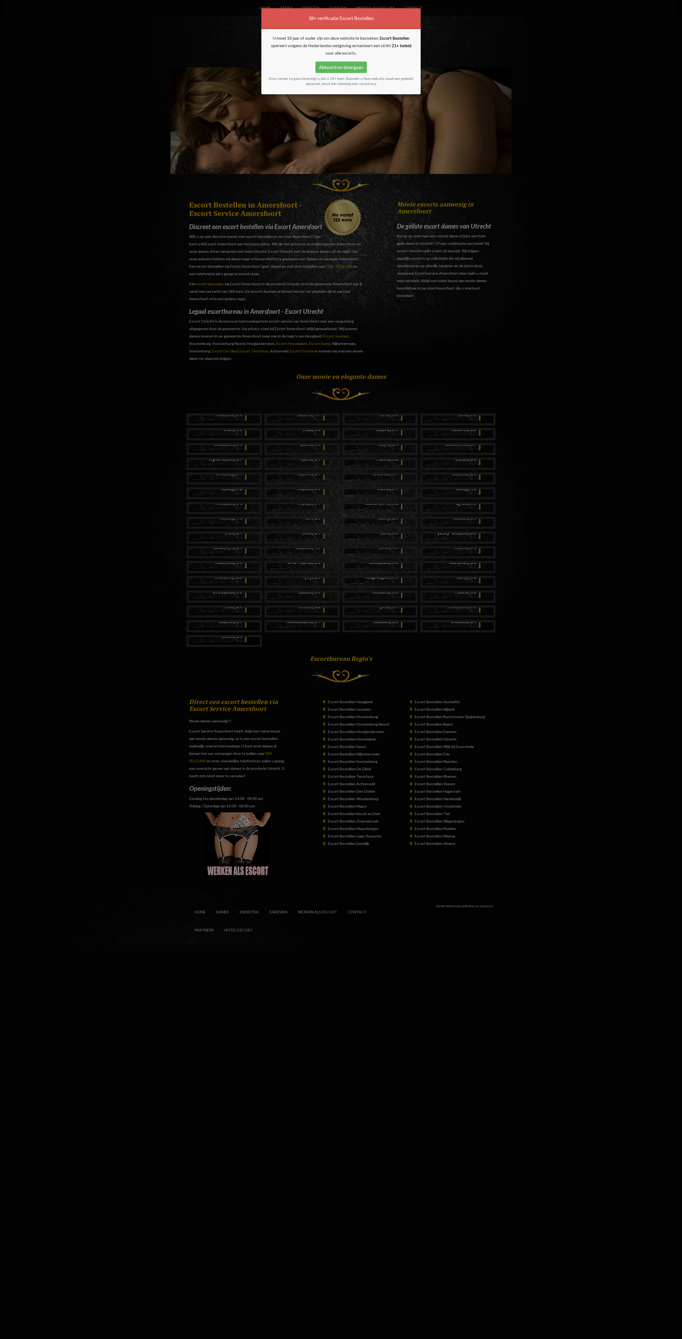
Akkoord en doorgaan (341, 67)
